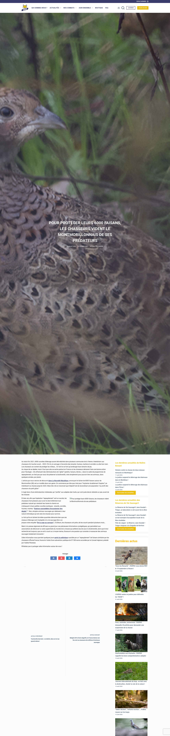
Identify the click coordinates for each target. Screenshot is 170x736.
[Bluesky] (77, 558)
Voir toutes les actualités (125, 493)
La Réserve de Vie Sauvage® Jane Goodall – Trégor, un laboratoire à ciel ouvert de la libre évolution (131, 509)
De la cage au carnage (45, 523)
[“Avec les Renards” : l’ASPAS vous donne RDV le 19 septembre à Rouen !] (131, 555)
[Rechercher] (122, 7)
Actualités (54, 8)
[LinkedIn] (69, 558)
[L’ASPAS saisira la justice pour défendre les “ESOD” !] (131, 584)
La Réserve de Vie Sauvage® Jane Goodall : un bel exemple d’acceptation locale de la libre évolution (130, 517)
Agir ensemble (85, 8)
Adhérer (131, 8)
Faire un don (143, 8)
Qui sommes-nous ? (39, 8)
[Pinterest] (61, 558)
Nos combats (68, 8)
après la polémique (61, 538)
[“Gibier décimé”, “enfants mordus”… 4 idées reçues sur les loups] (131, 699)
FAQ (106, 8)
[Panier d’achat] (119, 8)
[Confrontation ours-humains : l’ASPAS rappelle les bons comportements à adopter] (131, 643)
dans (58, 481)
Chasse (100, 246)
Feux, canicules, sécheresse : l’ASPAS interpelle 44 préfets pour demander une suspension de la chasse (129, 625)
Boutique (99, 8)
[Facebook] (53, 558)
